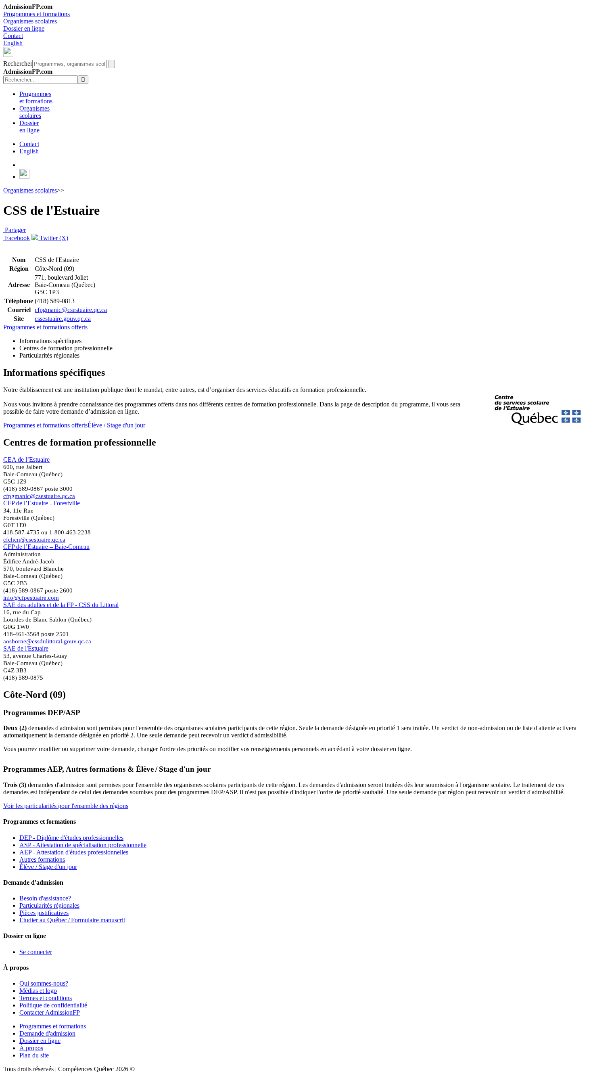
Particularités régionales (49, 905)
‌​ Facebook (16, 237)
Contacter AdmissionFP (49, 1012)
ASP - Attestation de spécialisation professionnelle (82, 845)
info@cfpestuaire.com (31, 597)
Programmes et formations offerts (45, 327)
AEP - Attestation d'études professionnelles (73, 852)
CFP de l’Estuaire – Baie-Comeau (46, 546)
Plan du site (34, 1055)
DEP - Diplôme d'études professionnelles (71, 837)
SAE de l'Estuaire (25, 648)
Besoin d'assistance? (45, 898)
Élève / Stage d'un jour (116, 425)
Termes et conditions (45, 997)
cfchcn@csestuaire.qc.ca (34, 539)
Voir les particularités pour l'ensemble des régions (65, 805)
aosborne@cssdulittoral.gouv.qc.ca (47, 641)
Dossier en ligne (23, 28)
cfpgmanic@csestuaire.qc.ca (71, 309)
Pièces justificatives (44, 912)
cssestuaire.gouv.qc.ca (63, 318)
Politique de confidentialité (53, 1005)
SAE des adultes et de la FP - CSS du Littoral (61, 604)
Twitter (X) (53, 237)
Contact (13, 35)
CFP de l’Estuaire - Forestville (41, 503)
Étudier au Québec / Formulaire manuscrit (72, 920)
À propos (31, 1048)
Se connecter (35, 951)
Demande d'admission (47, 1033)
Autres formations (42, 859)
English (13, 43)
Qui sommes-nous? (43, 983)
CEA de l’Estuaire (26, 459)
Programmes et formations (36, 13)
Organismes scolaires (30, 21)
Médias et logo (38, 990)
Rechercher (17, 63)
